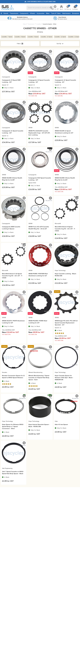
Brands (6, 13)
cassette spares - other (49, 24)
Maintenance (66, 13)
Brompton (75, 13)
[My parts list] (24, 51)
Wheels (32, 13)
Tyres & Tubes (56, 13)
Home (24, 24)
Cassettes (38, 24)
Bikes (47, 13)
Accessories (40, 13)
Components (24, 13)
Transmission (31, 24)
